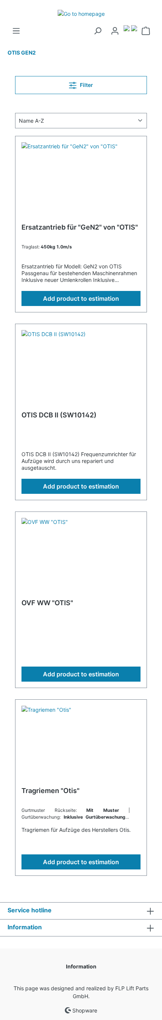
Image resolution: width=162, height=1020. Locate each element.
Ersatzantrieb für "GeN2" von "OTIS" (79, 227)
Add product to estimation (81, 298)
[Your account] (115, 31)
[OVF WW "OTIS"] (81, 555)
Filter (86, 85)
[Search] (97, 31)
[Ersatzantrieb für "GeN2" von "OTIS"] (81, 180)
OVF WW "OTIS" (47, 603)
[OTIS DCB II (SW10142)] (81, 367)
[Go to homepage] (81, 13)
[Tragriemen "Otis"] (81, 743)
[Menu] (16, 31)
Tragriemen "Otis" (50, 791)
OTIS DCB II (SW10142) (58, 415)
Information (81, 966)
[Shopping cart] (145, 31)
